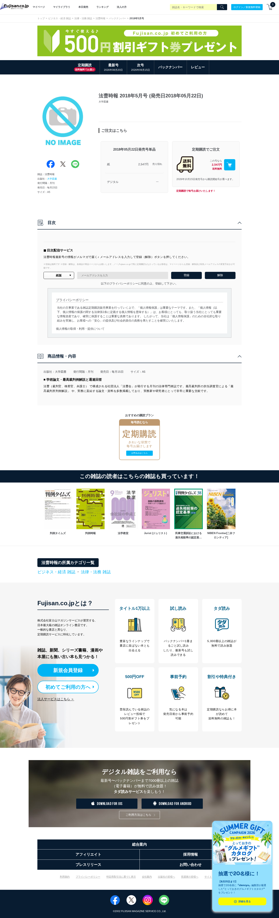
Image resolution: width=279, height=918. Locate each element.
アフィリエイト (88, 854)
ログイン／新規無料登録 (246, 7)
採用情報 (190, 854)
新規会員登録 (68, 670)
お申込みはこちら (139, 453)
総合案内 (139, 844)
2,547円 (143, 164)
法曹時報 (100, 18)
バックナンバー (117, 18)
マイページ (39, 7)
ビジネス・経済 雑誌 (59, 18)
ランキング (102, 7)
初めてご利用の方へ (68, 687)
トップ (41, 18)
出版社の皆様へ (166, 876)
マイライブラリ (61, 7)
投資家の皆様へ (189, 876)
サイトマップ (211, 876)
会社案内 (147, 876)
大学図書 (52, 178)
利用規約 (65, 876)
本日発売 (83, 7)
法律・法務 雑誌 (83, 18)
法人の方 (122, 7)
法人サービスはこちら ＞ (55, 699)
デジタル (112, 181)
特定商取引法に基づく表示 (121, 876)
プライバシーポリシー (88, 876)
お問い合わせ (191, 865)
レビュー (198, 67)
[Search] (222, 7)
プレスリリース (88, 865)
